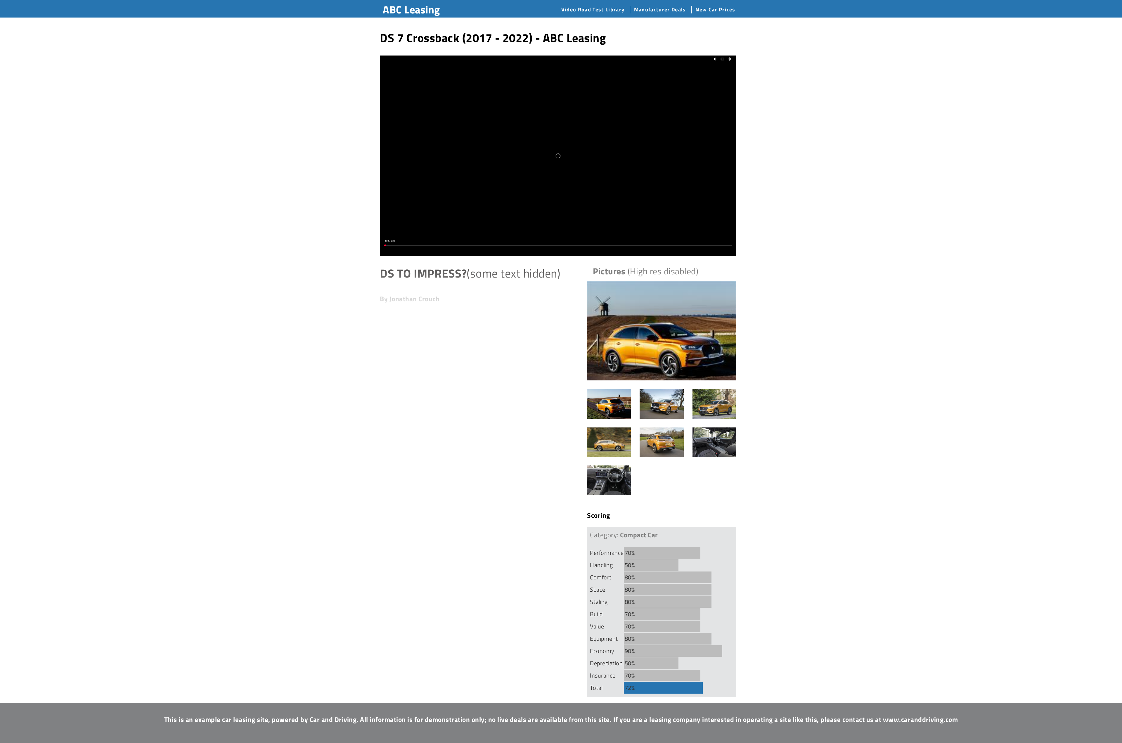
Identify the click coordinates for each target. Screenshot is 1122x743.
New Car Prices (715, 9)
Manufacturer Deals (660, 9)
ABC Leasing (411, 9)
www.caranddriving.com (920, 719)
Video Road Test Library (592, 9)
